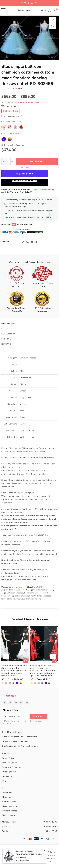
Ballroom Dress (44, 589)
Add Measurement (12, 116)
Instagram (21, 703)
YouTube (27, 703)
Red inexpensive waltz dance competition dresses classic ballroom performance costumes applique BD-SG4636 (42, 670)
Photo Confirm (8, 815)
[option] (29, 38)
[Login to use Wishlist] (52, 26)
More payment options (24, 180)
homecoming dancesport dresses (39, 592)
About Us (6, 753)
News (4, 788)
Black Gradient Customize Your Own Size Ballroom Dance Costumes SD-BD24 (29, 854)
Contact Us (7, 776)
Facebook (19, 242)
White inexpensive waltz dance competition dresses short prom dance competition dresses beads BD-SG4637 (14, 670)
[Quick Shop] (25, 660)
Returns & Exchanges (11, 767)
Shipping (6, 338)
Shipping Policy (9, 771)
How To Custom (9, 801)
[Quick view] (25, 637)
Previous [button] (6, 656)
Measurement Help (10, 806)
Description (8, 323)
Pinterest (36, 242)
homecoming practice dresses (14, 595)
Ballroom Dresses (15, 592)
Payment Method (9, 810)
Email (32, 242)
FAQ (4, 781)
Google (27, 242)
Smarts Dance (15, 587)
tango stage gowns (10, 598)
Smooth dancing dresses (40, 595)
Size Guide (11, 105)
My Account (7, 797)
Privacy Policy (8, 758)
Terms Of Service (9, 762)
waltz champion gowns (30, 598)
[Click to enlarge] (52, 20)
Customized (8, 333)
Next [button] (53, 656)
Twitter (23, 242)
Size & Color (8, 328)
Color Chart (7, 792)
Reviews (6, 344)
